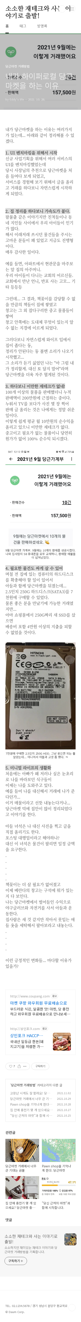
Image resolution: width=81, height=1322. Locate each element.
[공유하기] (19, 1066)
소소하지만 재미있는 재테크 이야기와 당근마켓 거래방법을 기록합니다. (30, 1249)
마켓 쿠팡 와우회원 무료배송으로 (38, 1003)
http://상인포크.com (25, 1029)
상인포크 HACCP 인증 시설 (24, 1035)
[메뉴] (72, 8)
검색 (62, 9)
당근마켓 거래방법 (23, 1085)
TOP (72, 1307)
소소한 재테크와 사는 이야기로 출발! (38, 9)
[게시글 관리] (25, 1066)
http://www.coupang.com (30, 996)
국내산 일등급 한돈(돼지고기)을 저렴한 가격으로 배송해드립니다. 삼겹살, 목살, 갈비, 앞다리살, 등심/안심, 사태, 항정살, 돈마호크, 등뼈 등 (26, 1044)
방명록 (42, 26)
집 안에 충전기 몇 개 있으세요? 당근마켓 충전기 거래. (30, 1112)
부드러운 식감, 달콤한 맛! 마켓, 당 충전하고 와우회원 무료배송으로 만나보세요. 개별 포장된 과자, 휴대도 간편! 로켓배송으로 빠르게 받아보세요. (39, 1011)
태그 (23, 26)
